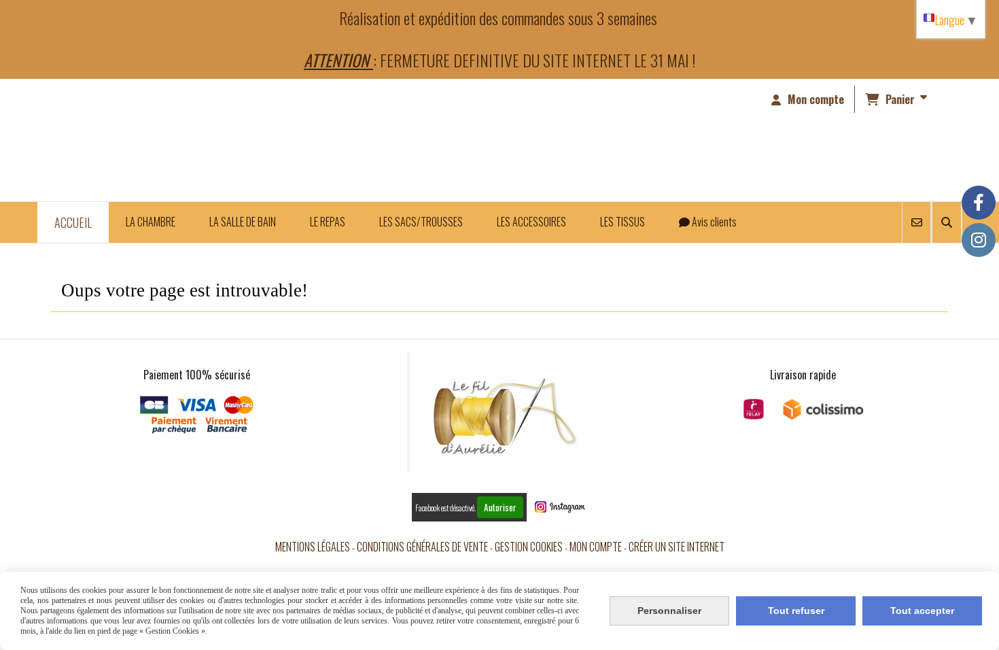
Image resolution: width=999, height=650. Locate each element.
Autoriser (500, 507)
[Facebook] (979, 203)
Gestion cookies (529, 546)
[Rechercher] (946, 222)
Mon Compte (595, 546)
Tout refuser (796, 610)
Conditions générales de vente (422, 546)
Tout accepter (922, 610)
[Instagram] (979, 240)
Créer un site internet (676, 546)
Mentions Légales (312, 546)
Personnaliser (669, 610)
